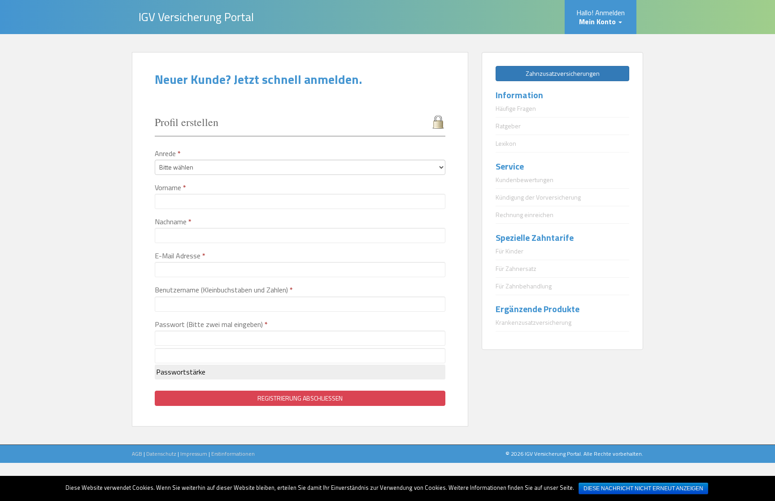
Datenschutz (161, 453)
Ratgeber (508, 126)
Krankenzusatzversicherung (533, 322)
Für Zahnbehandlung (524, 286)
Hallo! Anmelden (600, 17)
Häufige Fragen (516, 108)
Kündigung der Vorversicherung (538, 197)
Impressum (193, 453)
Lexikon (506, 143)
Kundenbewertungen (524, 179)
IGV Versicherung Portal (196, 17)
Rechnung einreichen (524, 214)
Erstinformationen (233, 453)
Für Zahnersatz (516, 268)
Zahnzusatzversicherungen (563, 73)
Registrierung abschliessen (300, 398)
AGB (137, 453)
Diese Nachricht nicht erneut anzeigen (643, 488)
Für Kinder (509, 251)
